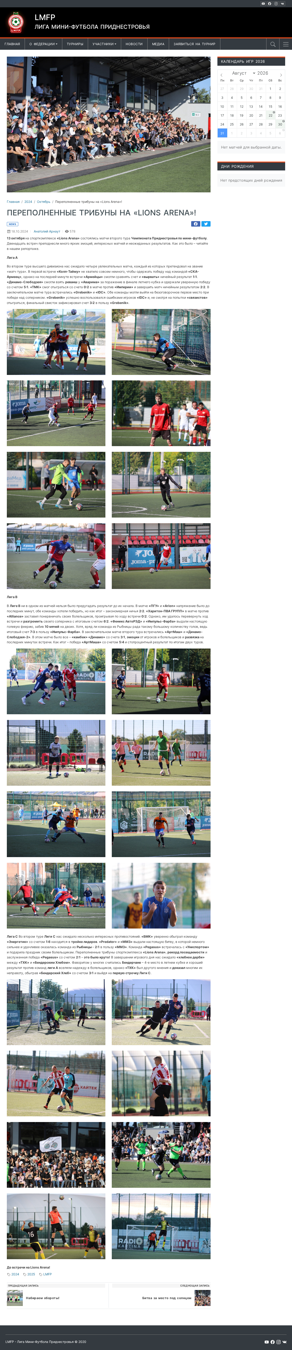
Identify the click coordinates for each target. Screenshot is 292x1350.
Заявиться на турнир (195, 44)
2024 (15, 1274)
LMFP (47, 1274)
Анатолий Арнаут (47, 231)
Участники (103, 44)
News (12, 224)
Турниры (75, 44)
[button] (285, 44)
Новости (134, 44)
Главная (12, 44)
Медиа (158, 44)
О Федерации (42, 44)
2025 (31, 1274)
